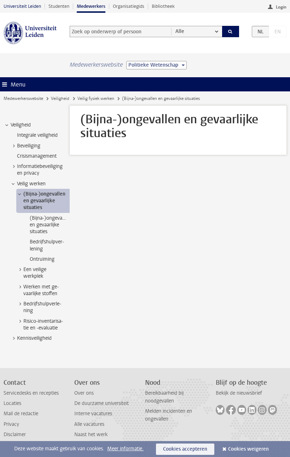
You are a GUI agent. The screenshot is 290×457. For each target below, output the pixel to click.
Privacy (11, 424)
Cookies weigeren (248, 449)
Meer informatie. (125, 448)
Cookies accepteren (185, 449)
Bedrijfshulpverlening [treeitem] (47, 245)
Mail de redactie (21, 413)
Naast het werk (91, 434)
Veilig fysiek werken (95, 98)
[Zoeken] (230, 31)
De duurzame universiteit (101, 403)
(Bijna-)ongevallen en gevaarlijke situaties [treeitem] (44, 201)
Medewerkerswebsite (23, 98)
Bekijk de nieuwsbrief (239, 393)
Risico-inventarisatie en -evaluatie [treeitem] (43, 324)
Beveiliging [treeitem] (28, 145)
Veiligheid (60, 98)
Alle (179, 31)
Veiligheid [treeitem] (21, 125)
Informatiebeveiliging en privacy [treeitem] (40, 169)
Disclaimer (15, 434)
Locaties (12, 403)
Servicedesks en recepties (31, 393)
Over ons (84, 393)
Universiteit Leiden (22, 6)
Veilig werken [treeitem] (31, 183)
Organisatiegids (128, 6)
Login (281, 7)
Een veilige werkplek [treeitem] (34, 273)
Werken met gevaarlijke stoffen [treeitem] (41, 290)
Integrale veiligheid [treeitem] (37, 135)
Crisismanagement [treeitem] (37, 156)
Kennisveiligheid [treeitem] (34, 338)
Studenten (58, 6)
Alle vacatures (89, 424)
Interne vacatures (93, 413)
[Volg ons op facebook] (231, 410)
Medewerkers (91, 6)
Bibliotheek (163, 6)
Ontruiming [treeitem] (42, 259)
